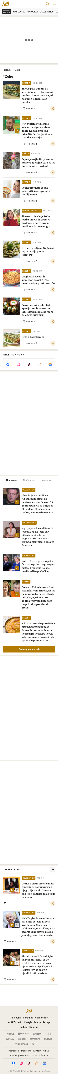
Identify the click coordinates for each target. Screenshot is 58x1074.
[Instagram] (18, 364)
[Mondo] (23, 1034)
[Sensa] (48, 1039)
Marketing (26, 1050)
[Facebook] (8, 364)
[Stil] (4, 4)
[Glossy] (10, 1039)
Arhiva (46, 1050)
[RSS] (39, 364)
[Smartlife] (35, 1039)
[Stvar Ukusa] (37, 1044)
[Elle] (47, 1034)
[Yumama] (21, 1044)
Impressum (14, 1050)
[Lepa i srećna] (22, 1039)
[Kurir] (10, 1034)
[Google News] (50, 364)
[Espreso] (37, 1034)
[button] (30, 108)
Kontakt (37, 1050)
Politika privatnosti (19, 1055)
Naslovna (7, 70)
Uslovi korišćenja (39, 1055)
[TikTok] (29, 364)
